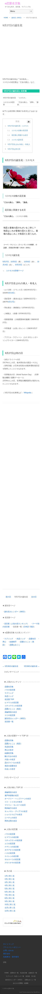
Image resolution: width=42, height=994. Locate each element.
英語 (32, 627)
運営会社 (6, 954)
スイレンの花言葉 (12, 856)
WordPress (36, 992)
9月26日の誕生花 (10, 666)
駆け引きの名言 (11, 756)
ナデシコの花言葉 (12, 847)
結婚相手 (13, 642)
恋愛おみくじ (15, 645)
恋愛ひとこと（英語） (13, 709)
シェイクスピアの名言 (13, 814)
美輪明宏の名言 (11, 712)
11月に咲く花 (10, 908)
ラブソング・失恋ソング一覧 (15, 976)
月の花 (33, 976)
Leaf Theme (22, 992)
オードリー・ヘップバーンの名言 (18, 799)
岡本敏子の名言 (11, 808)
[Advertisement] (21, 51)
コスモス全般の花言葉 (20, 130)
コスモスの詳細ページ (15, 271)
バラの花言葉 (10, 690)
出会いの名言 (10, 769)
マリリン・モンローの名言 (15, 805)
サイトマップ (8, 944)
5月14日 (11, 293)
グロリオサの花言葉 (12, 863)
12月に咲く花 (10, 911)
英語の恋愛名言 (11, 766)
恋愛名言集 (9, 687)
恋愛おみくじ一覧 (30, 980)
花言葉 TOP (9, 699)
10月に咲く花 (10, 904)
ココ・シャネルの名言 (13, 802)
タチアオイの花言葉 (12, 850)
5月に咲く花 (9, 889)
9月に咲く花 (9, 901)
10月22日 (18, 265)
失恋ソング (21, 639)
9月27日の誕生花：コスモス (18, 126)
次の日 (34, 597)
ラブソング (8, 639)
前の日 (8, 597)
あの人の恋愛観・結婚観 (20, 983)
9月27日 (6, 262)
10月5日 (14, 262)
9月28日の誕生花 (32, 666)
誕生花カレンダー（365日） (15, 612)
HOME (6, 17)
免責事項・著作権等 (11, 957)
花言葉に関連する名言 (20, 135)
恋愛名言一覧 (14, 973)
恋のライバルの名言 (12, 763)
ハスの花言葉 (10, 853)
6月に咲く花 (9, 892)
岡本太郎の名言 (11, 821)
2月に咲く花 (9, 879)
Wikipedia (27, 393)
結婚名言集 (9, 753)
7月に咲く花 (9, 895)
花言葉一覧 (9, 722)
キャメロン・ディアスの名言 (16, 811)
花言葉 (28, 976)
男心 (4, 642)
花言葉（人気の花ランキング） (16, 624)
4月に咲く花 (9, 885)
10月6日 (27, 262)
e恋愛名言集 (12, 3)
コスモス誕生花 (17, 140)
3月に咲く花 (9, 882)
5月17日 (11, 302)
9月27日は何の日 (14, 149)
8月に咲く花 (9, 898)
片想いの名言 (10, 759)
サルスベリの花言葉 (12, 859)
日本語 (26, 627)
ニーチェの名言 (11, 818)
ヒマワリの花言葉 (12, 703)
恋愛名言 (32, 639)
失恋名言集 (9, 747)
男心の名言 (9, 750)
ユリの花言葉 (10, 715)
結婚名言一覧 (33, 973)
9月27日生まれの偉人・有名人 (19, 144)
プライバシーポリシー (12, 947)
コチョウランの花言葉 (13, 706)
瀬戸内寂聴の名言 (12, 795)
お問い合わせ (8, 950)
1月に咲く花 (9, 876)
